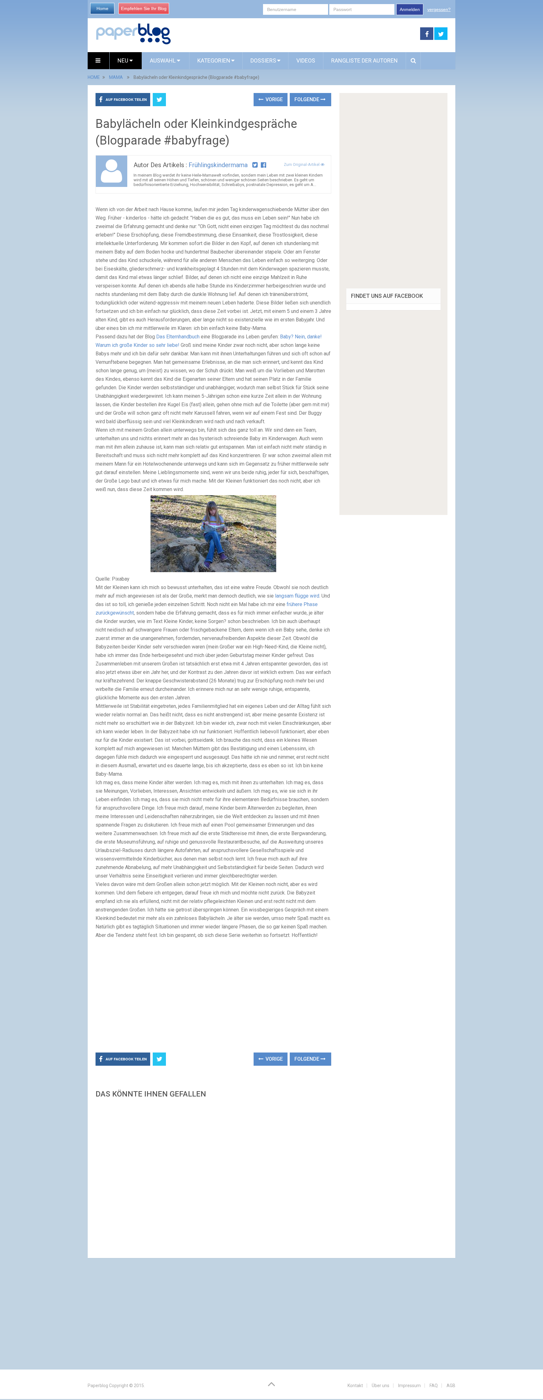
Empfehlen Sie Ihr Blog (144, 8)
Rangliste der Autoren (364, 60)
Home (102, 8)
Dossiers (263, 60)
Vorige (273, 99)
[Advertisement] (295, 34)
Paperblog (98, 1385)
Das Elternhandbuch (178, 337)
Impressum (409, 1385)
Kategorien (213, 60)
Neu (123, 60)
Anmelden (410, 9)
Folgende (307, 99)
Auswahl (163, 60)
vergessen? (439, 9)
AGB (451, 1385)
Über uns (380, 1385)
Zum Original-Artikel (302, 164)
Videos (305, 60)
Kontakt (355, 1385)
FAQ (434, 1385)
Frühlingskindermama (218, 165)
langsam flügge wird (297, 596)
